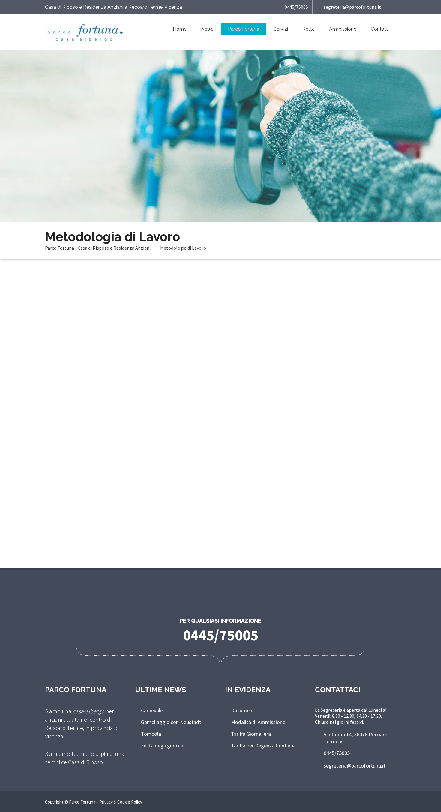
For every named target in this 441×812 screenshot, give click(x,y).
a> (144, 801)
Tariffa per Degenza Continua (263, 745)
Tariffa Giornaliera (251, 733)
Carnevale (152, 710)
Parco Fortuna (243, 29)
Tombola (151, 733)
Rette (308, 29)
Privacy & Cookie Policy (120, 802)
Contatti (380, 29)
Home (180, 29)
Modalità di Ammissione (258, 722)
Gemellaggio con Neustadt (171, 722)
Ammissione (342, 29)
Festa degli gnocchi (162, 745)
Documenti (243, 710)
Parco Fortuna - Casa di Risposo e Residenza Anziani (98, 248)
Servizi (281, 29)
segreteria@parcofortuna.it (352, 7)
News (207, 29)
